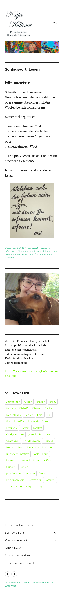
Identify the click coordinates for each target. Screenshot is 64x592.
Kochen (47, 447)
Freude (32, 251)
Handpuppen (31, 440)
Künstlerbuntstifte (17, 453)
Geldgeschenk (15, 434)
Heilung (48, 440)
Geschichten (43, 251)
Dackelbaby (13, 414)
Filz (8, 421)
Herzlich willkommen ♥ (19, 525)
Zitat (31, 254)
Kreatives (31, 248)
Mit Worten (18, 82)
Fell (49, 414)
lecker (10, 460)
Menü (53, 22)
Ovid (7, 254)
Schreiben (16, 254)
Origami (11, 467)
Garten (25, 427)
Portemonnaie (15, 480)
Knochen (33, 447)
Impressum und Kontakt (20, 563)
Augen (28, 401)
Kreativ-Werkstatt (16, 540)
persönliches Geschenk (20, 473)
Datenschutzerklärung (19, 555)
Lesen (54, 251)
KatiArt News (13, 547)
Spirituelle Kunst (15, 532)
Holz (21, 447)
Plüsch (43, 473)
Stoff (9, 486)
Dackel (48, 408)
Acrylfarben (13, 401)
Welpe (29, 486)
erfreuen (9, 251)
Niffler (47, 460)
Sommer (50, 480)
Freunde (11, 427)
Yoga (40, 486)
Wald (19, 486)
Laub (45, 453)
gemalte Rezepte (39, 434)
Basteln (11, 408)
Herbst (10, 447)
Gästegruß (12, 440)
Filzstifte (19, 421)
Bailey (52, 401)
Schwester (34, 480)
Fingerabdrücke (38, 421)
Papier (24, 467)
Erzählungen (21, 251)
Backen (40, 401)
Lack (36, 453)
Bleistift (24, 408)
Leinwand (23, 460)
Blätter (36, 408)
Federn (29, 414)
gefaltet (37, 427)
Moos (36, 460)
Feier (40, 414)
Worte (25, 254)
